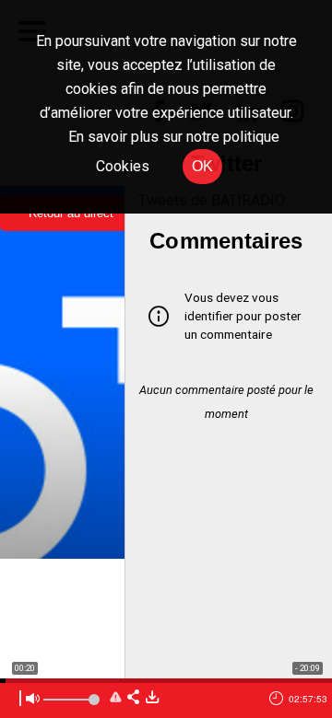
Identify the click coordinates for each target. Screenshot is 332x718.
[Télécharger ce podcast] (152, 698)
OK (202, 166)
